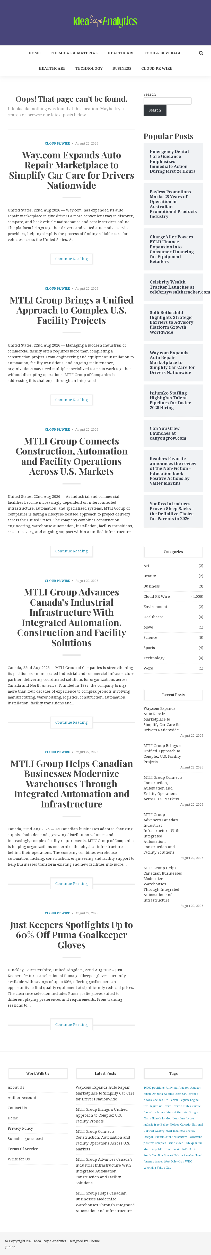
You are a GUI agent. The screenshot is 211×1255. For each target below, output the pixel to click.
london (166, 1118)
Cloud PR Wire (156, 68)
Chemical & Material (74, 53)
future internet (166, 1112)
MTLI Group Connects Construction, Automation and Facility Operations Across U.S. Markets (71, 455)
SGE (195, 1149)
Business (121, 68)
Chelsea (158, 1100)
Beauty (150, 576)
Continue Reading (71, 259)
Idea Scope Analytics (50, 1241)
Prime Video (175, 1143)
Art (146, 566)
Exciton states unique (186, 1106)
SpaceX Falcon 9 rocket (179, 1155)
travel (159, 1161)
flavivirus (150, 1112)
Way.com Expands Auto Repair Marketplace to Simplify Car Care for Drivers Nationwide (71, 169)
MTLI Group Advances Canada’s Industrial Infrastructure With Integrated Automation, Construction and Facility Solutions (71, 617)
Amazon (184, 1087)
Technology (89, 68)
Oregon (149, 1137)
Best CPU (181, 1094)
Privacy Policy (20, 1128)
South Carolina (153, 1155)
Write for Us (19, 1159)
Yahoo (161, 1167)
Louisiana (178, 1118)
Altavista (172, 1087)
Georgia (182, 1112)
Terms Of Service (23, 1149)
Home (35, 53)
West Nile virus (174, 1161)
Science (150, 637)
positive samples (155, 1143)
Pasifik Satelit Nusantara (171, 1137)
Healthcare (121, 53)
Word (148, 668)
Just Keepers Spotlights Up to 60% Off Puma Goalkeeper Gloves (71, 934)
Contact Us (17, 1108)
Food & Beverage (162, 53)
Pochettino (195, 1137)
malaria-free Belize (156, 1124)
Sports (149, 648)
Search (150, 94)
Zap (168, 1167)
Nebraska (172, 1130)
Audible (169, 1094)
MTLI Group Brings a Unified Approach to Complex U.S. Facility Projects (72, 309)
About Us (16, 1087)
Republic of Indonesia (165, 1149)
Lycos (190, 1118)
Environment (155, 607)
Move (148, 627)
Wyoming (150, 1167)
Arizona (157, 1094)
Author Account (22, 1098)
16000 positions (154, 1087)
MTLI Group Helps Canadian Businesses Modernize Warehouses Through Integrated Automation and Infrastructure (71, 783)
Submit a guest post (25, 1139)
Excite (167, 1106)
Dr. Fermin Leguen (176, 1100)
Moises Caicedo (180, 1124)
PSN (187, 1143)
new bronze (187, 1130)
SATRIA (186, 1149)
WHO (188, 1161)
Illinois (156, 1118)
